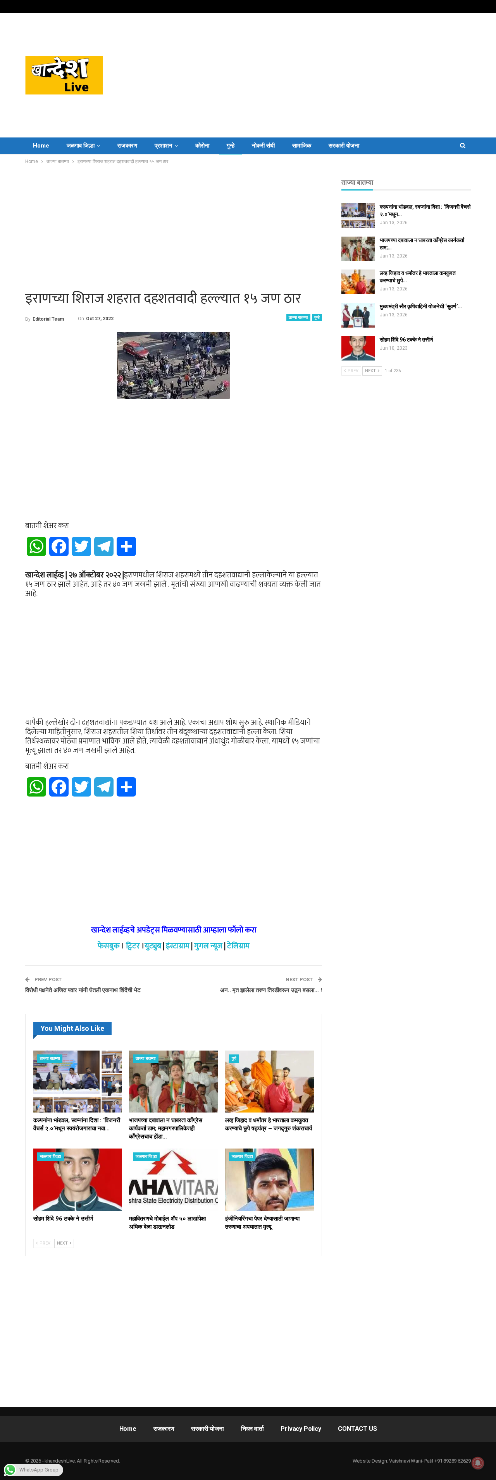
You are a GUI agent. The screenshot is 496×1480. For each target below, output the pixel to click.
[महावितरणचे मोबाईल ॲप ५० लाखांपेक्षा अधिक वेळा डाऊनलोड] (173, 1180)
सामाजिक (301, 145)
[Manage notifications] (478, 1463)
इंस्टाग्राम (177, 946)
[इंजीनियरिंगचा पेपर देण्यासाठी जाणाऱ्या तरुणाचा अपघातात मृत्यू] (269, 1180)
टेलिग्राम (238, 946)
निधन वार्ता (252, 1428)
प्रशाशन (163, 145)
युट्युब (153, 946)
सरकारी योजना (344, 145)
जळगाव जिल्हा (81, 145)
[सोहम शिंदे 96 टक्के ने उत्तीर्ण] (77, 1180)
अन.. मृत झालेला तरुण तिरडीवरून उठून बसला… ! (271, 990)
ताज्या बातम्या (298, 317)
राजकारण (127, 145)
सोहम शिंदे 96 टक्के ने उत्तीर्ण (406, 340)
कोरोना (202, 145)
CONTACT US (357, 1428)
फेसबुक (109, 946)
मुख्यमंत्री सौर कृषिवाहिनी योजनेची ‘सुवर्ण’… (421, 306)
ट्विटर (133, 946)
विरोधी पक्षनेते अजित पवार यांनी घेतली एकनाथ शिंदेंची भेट (83, 990)
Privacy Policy (301, 1428)
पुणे (234, 1058)
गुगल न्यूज (208, 946)
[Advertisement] (325, 75)
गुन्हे (230, 145)
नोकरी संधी (263, 145)
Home (41, 145)
